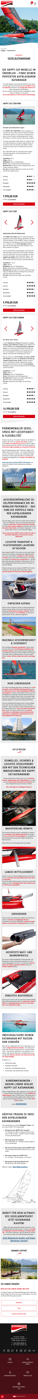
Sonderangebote (10, 1376)
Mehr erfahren (19, 204)
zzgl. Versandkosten (12, 199)
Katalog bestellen (19, 1314)
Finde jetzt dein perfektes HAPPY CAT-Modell (16, 462)
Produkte (3, 50)
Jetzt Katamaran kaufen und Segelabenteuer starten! (19, 1239)
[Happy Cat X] (25, 1350)
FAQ (19, 1308)
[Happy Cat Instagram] (21, 1350)
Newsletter (28, 1376)
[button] (5, 115)
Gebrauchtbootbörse (28, 1363)
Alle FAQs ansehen (20, 1167)
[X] (12, 1350)
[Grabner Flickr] (33, 1350)
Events (10, 1362)
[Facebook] (4, 1350)
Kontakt (19, 1303)
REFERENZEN (21, 1104)
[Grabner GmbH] (7, 4)
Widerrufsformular (19, 1387)
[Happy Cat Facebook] (16, 1350)
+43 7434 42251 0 (19, 1343)
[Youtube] (29, 1350)
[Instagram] (8, 1350)
